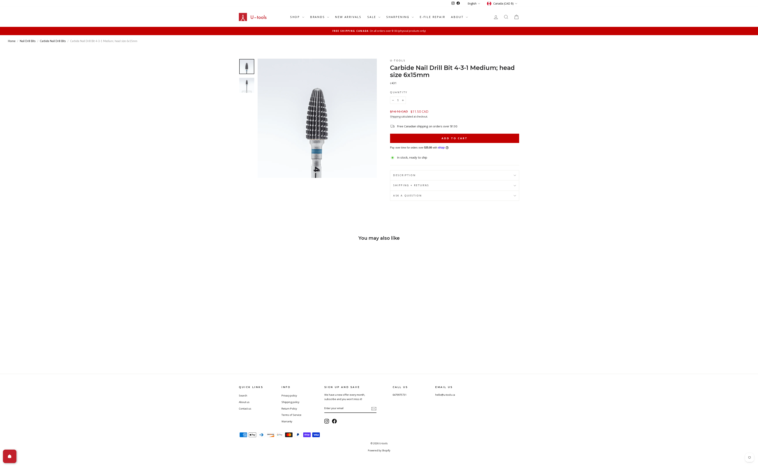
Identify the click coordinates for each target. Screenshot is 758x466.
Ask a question (407, 195)
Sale (372, 17)
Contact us (245, 408)
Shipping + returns (411, 185)
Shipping (395, 116)
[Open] (9, 456)
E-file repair (432, 17)
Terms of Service (291, 415)
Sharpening (398, 17)
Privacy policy (289, 395)
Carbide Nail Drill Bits (53, 41)
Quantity (399, 92)
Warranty (286, 421)
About (458, 17)
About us (244, 402)
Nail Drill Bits (28, 41)
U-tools (397, 60)
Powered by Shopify (379, 450)
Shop (295, 17)
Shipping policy (290, 402)
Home (11, 41)
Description (404, 175)
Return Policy (289, 408)
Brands (318, 17)
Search (243, 395)
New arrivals (348, 17)
